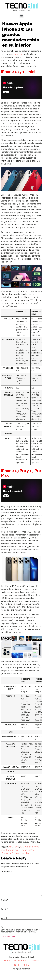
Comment (6, 871)
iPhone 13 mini (11, 850)
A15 (10, 846)
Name (4, 900)
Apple (16, 846)
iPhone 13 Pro (27, 850)
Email (4, 909)
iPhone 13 (17, 54)
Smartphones (21, 960)
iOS (22, 846)
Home (7, 960)
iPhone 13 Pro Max (10, 853)
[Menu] (21, 16)
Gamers (35, 960)
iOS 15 (28, 846)
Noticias (25, 853)
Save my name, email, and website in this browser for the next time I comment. (20, 931)
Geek (17, 965)
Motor (26, 965)
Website (5, 918)
